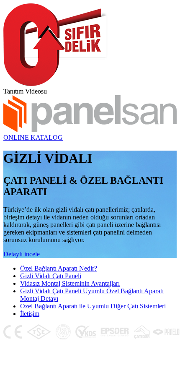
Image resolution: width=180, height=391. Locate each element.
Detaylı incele (21, 254)
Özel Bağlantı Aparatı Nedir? (58, 268)
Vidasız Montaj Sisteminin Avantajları (70, 283)
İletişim (29, 313)
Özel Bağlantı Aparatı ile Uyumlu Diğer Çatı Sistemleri (93, 306)
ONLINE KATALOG (33, 137)
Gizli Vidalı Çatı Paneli (50, 275)
